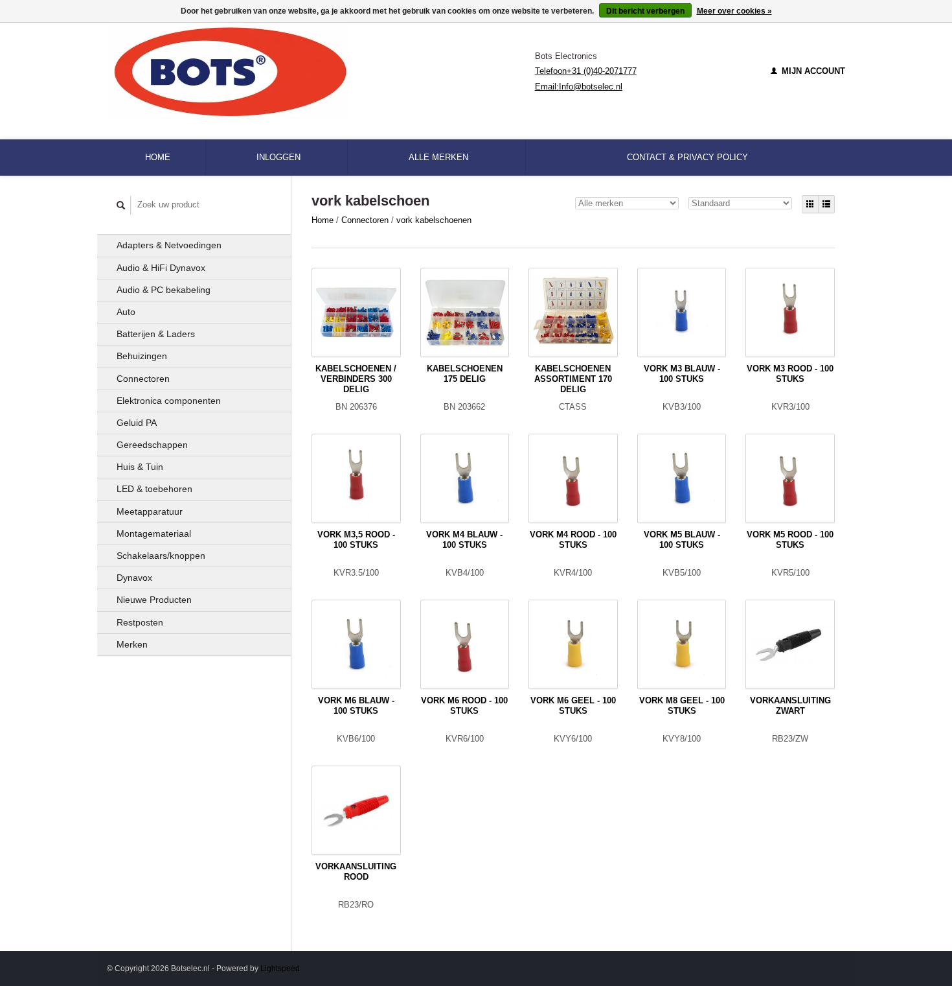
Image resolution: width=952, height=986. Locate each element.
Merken (132, 644)
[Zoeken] (121, 205)
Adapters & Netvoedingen (169, 245)
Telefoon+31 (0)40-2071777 (586, 71)
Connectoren (143, 378)
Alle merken (438, 157)
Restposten (140, 622)
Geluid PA (137, 422)
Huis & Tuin (140, 467)
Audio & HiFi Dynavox (161, 268)
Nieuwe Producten (154, 599)
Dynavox (134, 577)
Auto (126, 312)
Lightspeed (280, 968)
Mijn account (812, 71)
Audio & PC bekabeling (163, 290)
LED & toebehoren (154, 489)
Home (157, 157)
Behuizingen (142, 356)
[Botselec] (321, 71)
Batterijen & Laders (156, 334)
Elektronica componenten (169, 400)
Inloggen (278, 157)
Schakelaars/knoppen (161, 555)
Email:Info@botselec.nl (578, 86)
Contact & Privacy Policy (687, 157)
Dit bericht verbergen (645, 11)
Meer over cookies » (734, 11)
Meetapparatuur (150, 511)
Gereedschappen (152, 445)
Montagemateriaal (154, 533)
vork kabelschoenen (433, 220)
